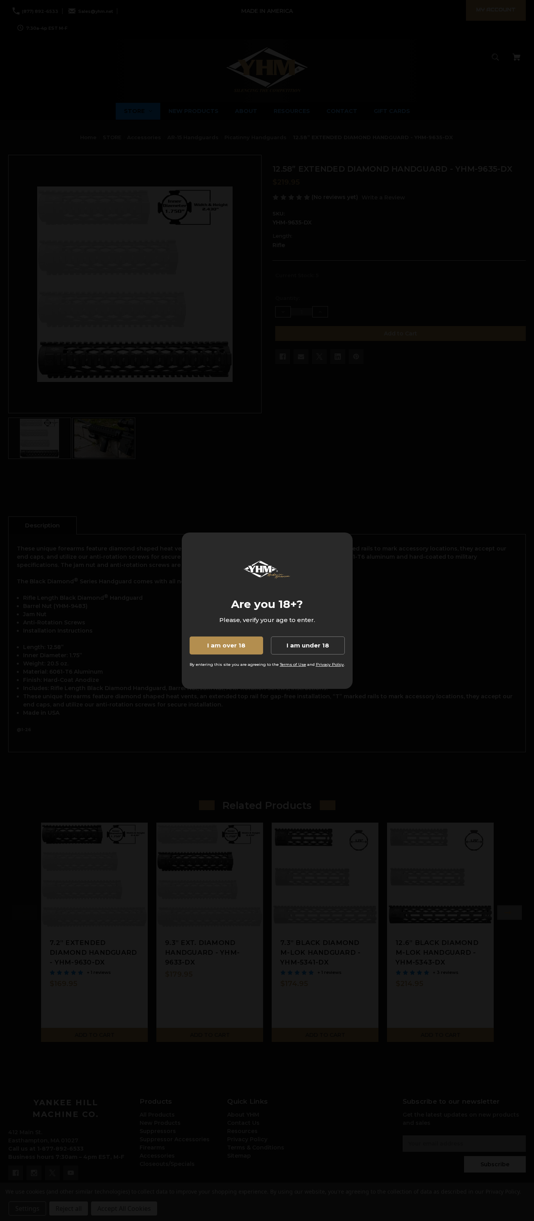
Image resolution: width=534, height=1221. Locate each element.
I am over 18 (226, 645)
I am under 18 (308, 645)
